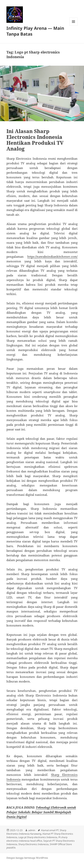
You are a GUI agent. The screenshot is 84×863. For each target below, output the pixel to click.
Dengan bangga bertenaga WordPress (27, 857)
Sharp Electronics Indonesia (33, 844)
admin (31, 830)
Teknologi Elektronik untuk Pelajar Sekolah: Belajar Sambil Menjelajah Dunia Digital (41, 812)
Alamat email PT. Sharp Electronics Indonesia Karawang (36, 832)
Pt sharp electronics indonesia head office (36, 839)
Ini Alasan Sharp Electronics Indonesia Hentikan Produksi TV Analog (34, 140)
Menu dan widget (74, 25)
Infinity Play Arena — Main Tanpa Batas (35, 31)
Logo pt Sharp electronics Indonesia (37, 837)
